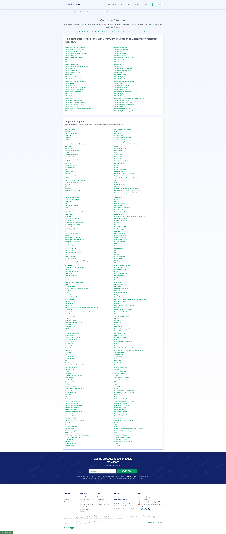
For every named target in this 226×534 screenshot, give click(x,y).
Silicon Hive (68, 60)
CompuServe (69, 195)
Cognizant (68, 188)
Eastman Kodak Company (121, 212)
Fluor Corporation (119, 233)
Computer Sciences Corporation (123, 195)
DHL (66, 208)
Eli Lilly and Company (120, 218)
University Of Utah (70, 418)
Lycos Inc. (68, 284)
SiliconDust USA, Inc (120, 53)
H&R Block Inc (118, 244)
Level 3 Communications (72, 278)
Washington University (120, 435)
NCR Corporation (70, 303)
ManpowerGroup (70, 286)
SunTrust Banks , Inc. (120, 371)
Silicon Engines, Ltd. (71, 55)
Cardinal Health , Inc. (71, 176)
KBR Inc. (67, 269)
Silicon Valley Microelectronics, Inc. (124, 104)
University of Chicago (71, 403)
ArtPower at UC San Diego (73, 150)
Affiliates (66, 499)
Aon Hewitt (68, 146)
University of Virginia (120, 418)
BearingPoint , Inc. (119, 163)
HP (115, 252)
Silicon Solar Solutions (120, 75)
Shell (115, 358)
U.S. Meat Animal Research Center (124, 392)
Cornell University (119, 197)
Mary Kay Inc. (118, 286)
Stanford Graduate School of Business (76, 365)
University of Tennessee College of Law (125, 416)
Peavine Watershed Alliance (73, 322)
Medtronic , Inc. (69, 290)
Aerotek (67, 131)
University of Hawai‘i (120, 409)
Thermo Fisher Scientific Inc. (122, 380)
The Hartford (69, 378)
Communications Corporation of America (126, 193)
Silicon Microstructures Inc (121, 47)
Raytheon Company (120, 337)
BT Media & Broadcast (120, 171)
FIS (66, 231)
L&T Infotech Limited (120, 273)
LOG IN (147, 5)
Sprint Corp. (68, 363)
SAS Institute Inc (119, 354)
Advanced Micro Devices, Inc (122, 129)
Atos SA (116, 152)
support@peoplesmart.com (149, 497)
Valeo (116, 424)
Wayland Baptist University (122, 437)
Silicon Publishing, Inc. (71, 70)
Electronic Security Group (72, 218)
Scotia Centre (118, 356)
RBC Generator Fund (71, 339)
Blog (65, 502)
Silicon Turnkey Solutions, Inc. (122, 89)
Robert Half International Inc (73, 346)
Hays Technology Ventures (122, 246)
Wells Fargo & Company (121, 439)
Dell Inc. (67, 203)
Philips (116, 324)
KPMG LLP (68, 273)
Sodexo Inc (117, 361)
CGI (115, 180)
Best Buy (116, 165)
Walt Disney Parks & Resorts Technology (77, 435)
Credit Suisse (118, 199)
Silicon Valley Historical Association (75, 81)
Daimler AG (68, 201)
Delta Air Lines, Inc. (119, 203)
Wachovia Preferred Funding (122, 431)
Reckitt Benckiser (70, 341)
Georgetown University (72, 242)
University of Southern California (74, 416)
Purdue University (70, 335)
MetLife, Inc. (68, 295)
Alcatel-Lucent (118, 135)
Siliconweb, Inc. (118, 83)
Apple (116, 146)
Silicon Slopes (118, 72)
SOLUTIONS (111, 5)
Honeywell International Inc (73, 252)
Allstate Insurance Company (122, 137)
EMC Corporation (70, 220)
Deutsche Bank (118, 205)
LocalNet (117, 280)
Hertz (116, 250)
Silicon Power (118, 51)
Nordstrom (68, 310)
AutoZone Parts (70, 157)
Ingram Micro (118, 259)
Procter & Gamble (119, 331)
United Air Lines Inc (71, 399)
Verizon (116, 426)
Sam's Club (68, 352)
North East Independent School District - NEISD (79, 312)
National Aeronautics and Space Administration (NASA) (130, 299)
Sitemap (116, 497)
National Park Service (71, 301)
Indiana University (70, 259)
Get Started (158, 5)
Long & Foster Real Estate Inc (74, 282)
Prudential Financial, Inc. (72, 333)
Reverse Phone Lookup (87, 504)
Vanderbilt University (71, 426)
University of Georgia (71, 409)
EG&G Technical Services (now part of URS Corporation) (130, 216)
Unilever (116, 397)
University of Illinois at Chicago (74, 412)
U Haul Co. (117, 388)
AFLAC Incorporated (71, 133)
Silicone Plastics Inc (120, 55)
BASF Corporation (70, 161)
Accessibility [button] (67, 528)
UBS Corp (68, 395)
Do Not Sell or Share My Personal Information (104, 503)
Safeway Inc (68, 350)
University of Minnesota (72, 414)
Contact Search (85, 497)
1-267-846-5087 (145, 499)
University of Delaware (72, 407)
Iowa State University (71, 263)
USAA (116, 422)
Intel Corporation (119, 261)
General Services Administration (74, 239)
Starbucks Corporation (71, 367)
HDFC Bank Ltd (118, 248)
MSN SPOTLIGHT (70, 299)
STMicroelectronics (70, 369)
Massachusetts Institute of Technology (76, 288)
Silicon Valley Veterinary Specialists (124, 111)
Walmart (116, 433)
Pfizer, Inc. (68, 324)
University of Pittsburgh (121, 414)
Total (115, 384)
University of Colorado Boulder (74, 405)
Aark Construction (70, 129)
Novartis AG (68, 314)
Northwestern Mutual (120, 312)
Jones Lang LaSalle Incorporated (74, 267)
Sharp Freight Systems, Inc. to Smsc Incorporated (92, 12)
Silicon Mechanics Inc (71, 64)
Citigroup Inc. (118, 186)
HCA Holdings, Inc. (70, 248)
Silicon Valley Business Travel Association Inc (127, 94)
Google (67, 244)
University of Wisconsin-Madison (123, 420)
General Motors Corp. (120, 237)
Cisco (67, 186)
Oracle (67, 318)
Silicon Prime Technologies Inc (123, 68)
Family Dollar (69, 227)
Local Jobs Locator (70, 280)
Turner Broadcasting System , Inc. (75, 388)
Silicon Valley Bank (70, 94)
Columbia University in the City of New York (127, 191)
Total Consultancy (70, 386)
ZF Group (117, 446)
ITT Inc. (116, 263)
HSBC (67, 254)
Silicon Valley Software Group (122, 109)
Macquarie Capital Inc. (120, 284)
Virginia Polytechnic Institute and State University (128, 429)
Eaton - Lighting (70, 214)
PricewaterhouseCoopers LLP (122, 329)
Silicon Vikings (69, 83)
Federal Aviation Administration (123, 227)
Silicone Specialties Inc (120, 87)
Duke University (118, 210)
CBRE (67, 178)
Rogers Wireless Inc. (71, 348)
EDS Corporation (119, 214)
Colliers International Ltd (72, 191)
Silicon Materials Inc (120, 62)
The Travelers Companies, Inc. (74, 380)
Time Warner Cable (71, 382)
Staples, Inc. (117, 365)
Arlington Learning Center (121, 148)
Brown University (70, 171)
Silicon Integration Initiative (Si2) (74, 49)
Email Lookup (84, 507)
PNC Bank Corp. (70, 329)
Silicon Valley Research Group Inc (124, 81)
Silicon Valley (69, 98)
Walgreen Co (69, 433)
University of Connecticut (121, 405)
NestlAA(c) (117, 303)
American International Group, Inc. (75, 144)
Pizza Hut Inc (118, 327)
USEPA (67, 424)
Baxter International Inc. (121, 161)
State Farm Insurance (120, 367)
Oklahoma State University (122, 316)
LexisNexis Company (120, 278)
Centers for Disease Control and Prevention (126, 178)
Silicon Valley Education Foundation (75, 102)
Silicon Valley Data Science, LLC (123, 100)
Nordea (116, 307)
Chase (116, 182)
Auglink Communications (72, 154)
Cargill (116, 176)
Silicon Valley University (72, 111)
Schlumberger (69, 356)
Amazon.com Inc (70, 142)
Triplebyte (117, 386)
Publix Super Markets (120, 333)
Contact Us (100, 497)
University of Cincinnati (120, 403)
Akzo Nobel (117, 133)
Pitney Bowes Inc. (70, 327)
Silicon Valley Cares (120, 77)
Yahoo (116, 443)
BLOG (130, 5)
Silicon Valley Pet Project (72, 106)
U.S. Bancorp (69, 390)
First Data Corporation (120, 229)
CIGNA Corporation (119, 184)
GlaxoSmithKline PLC (120, 242)
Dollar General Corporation (122, 208)
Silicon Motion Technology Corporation (76, 66)
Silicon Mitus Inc (119, 64)
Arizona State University (72, 148)
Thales (116, 375)
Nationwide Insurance (120, 301)
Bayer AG (68, 163)
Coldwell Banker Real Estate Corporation (126, 188)
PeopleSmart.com (97, 478)
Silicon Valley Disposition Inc (73, 100)
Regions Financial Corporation (123, 341)
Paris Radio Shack (70, 320)
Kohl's (116, 271)
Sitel (66, 361)
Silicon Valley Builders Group (73, 96)
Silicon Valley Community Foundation (76, 47)
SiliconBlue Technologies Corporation (76, 53)
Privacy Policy (137, 476)
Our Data (83, 502)
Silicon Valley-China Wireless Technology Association (129, 98)
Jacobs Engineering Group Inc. (122, 265)
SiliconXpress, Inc (70, 85)
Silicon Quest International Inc (123, 70)
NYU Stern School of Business (123, 314)
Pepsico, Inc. (117, 322)
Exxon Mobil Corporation (72, 225)
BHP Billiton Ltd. (70, 167)
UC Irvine (68, 397)
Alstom (67, 140)
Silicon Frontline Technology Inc (123, 58)
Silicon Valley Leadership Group (74, 104)
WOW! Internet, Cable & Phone (123, 441)
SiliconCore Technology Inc (73, 51)
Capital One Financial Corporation (124, 174)
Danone (116, 201)
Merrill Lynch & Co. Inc (120, 293)
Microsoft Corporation (71, 297)
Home (64, 12)
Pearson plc (117, 320)
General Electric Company (72, 237)
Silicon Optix (117, 66)
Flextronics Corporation (72, 233)
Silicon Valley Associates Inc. (122, 92)
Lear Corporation (119, 276)
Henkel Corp (69, 250)
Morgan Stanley (118, 297)
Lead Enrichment (85, 499)
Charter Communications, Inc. (73, 182)
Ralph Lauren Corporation (72, 337)
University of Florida (120, 407)
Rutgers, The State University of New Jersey (126, 348)
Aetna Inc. (117, 131)
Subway (116, 369)
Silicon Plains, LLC (70, 68)
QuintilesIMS (118, 335)
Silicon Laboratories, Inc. (121, 49)
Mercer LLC (117, 290)
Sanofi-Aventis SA (119, 352)
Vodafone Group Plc (71, 431)
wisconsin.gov (69, 441)
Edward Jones (69, 216)
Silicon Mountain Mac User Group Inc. (76, 87)
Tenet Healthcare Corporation (74, 375)
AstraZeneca (118, 150)
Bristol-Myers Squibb (120, 169)
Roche (116, 346)
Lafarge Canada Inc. (71, 276)
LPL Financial (118, 282)
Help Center (100, 499)
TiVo (115, 382)
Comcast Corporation (71, 193)
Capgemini (68, 174)
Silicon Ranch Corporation (72, 72)
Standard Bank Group (120, 363)
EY (115, 225)
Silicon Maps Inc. (70, 62)
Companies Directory (73, 12)
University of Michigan (120, 412)
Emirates (116, 222)
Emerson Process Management (74, 222)
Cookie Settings (6, 532)
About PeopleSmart (69, 497)
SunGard (67, 371)
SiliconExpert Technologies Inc (74, 58)
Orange (116, 318)
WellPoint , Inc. (69, 439)
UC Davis (117, 395)
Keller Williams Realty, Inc (121, 269)
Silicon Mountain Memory (121, 85)
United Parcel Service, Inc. (72, 401)
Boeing (116, 167)
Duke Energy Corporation (72, 210)
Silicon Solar (68, 75)
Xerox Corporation (70, 443)
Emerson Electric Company (122, 220)
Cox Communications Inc (72, 199)
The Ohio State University (121, 378)
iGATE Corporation (119, 256)
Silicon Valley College (120, 79)
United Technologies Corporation (124, 401)
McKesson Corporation (121, 288)
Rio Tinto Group (70, 344)
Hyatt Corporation (70, 256)
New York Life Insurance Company (124, 305)
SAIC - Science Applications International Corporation (129, 350)
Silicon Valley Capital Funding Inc (123, 96)
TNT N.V (67, 384)
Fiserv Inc (117, 231)
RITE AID (117, 344)
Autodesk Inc (118, 154)
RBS (115, 339)
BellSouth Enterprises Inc (72, 165)
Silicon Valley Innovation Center (123, 102)
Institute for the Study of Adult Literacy (76, 261)
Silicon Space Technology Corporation (76, 77)
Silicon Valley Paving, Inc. (121, 106)
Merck (67, 293)
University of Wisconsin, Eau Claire (75, 420)
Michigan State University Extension (124, 295)
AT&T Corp (68, 152)
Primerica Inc (69, 331)
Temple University (119, 373)
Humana (116, 254)
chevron (67, 184)
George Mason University (121, 239)
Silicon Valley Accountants (73, 92)
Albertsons (68, 135)
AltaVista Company (119, 140)
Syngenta (68, 373)
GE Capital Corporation (120, 235)
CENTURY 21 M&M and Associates (75, 180)
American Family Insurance (122, 142)
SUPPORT (138, 5)
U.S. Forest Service (70, 392)
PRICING (122, 5)
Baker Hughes (118, 157)
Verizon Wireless (70, 429)
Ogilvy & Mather (70, 316)
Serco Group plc (70, 358)
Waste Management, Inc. (72, 437)
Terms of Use (127, 476)
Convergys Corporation (72, 197)
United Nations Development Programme (126, 399)
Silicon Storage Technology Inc (74, 89)
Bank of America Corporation (73, 159)
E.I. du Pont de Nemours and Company (76, 212)
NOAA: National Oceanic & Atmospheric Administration (81, 307)
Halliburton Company (71, 246)
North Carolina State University (123, 310)
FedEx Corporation (70, 229)
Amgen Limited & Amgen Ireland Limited (126, 144)
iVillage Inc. (68, 265)
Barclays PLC (118, 159)
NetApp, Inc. (68, 305)
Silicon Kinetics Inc (119, 60)
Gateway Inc (68, 235)
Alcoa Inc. (68, 137)
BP (66, 169)
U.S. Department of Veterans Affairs (124, 390)
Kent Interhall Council (71, 271)
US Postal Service (70, 422)
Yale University (69, 446)
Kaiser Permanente (119, 267)
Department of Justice (71, 205)
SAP (66, 354)
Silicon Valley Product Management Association (79, 109)
